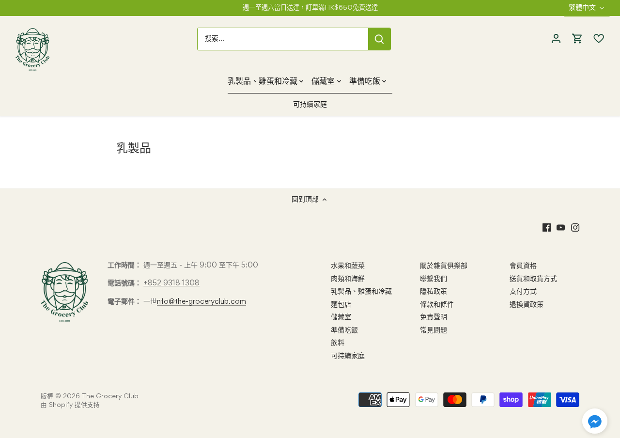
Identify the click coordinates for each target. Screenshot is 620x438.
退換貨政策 (526, 304)
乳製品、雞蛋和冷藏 (361, 291)
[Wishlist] (596, 39)
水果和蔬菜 (348, 266)
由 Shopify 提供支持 (70, 405)
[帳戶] (556, 39)
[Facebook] (546, 228)
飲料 (337, 343)
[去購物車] (577, 39)
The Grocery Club (110, 396)
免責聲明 (433, 317)
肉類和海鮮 (348, 279)
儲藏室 (341, 317)
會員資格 (523, 266)
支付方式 (523, 291)
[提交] (379, 39)
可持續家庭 (348, 356)
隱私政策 (433, 291)
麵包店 (341, 304)
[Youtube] (561, 228)
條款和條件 (437, 304)
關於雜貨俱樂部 (443, 266)
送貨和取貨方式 (533, 279)
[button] (594, 421)
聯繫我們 (433, 279)
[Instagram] (575, 228)
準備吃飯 (344, 330)
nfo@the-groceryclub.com (201, 301)
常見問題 (433, 330)
